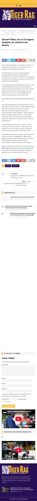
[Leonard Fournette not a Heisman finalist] (5, 199)
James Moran (26, 199)
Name (4, 378)
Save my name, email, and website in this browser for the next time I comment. (16, 395)
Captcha (4, 399)
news (8, 166)
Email (4, 383)
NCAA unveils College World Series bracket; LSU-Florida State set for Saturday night (22, 214)
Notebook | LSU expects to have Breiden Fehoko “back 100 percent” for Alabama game (18, 207)
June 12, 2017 (15, 217)
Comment (5, 365)
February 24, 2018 (8, 50)
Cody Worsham (21, 50)
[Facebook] (16, 5)
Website (4, 389)
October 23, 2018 (10, 210)
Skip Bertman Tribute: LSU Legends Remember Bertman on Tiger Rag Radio (21, 488)
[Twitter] (20, 5)
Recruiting (12, 31)
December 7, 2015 (16, 199)
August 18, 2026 (15, 491)
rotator (15, 166)
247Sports (17, 136)
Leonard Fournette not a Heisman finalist (22, 197)
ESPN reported (6, 148)
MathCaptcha (8, 401)
